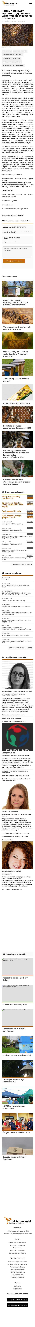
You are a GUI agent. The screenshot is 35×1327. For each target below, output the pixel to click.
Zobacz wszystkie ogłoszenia (22, 564)
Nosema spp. (6, 58)
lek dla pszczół (7, 51)
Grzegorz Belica (8, 753)
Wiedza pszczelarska (17, 1272)
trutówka (6, 578)
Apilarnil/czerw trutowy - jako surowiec (16, 634)
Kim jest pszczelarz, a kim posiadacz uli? (16, 606)
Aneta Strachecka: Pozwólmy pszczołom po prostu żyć (16, 620)
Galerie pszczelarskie (15, 954)
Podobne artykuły (10, 276)
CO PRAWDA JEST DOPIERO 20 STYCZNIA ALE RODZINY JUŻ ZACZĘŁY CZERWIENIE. (16, 592)
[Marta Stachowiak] (17, 795)
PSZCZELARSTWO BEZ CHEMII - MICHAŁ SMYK (15, 585)
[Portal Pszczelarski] (10, 3)
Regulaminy (17, 1248)
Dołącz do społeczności (17, 1300)
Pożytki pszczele (18, 1275)
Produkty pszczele (17, 1277)
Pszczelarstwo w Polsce (18, 21)
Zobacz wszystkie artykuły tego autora (15, 209)
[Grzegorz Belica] (17, 737)
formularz (28, 1234)
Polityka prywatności (17, 1250)
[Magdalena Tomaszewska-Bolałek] (17, 675)
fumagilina (19, 54)
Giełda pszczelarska (17, 1270)
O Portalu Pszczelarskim (17, 1243)
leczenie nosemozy (8, 54)
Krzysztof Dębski (9, 200)
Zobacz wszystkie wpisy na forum (20, 648)
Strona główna (6, 21)
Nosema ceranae (8, 62)
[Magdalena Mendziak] (17, 855)
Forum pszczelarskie (17, 1267)
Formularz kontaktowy (17, 1253)
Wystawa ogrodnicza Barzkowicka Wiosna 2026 (17, 641)
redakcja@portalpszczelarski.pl (17, 1231)
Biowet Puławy (20, 65)
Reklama (17, 1286)
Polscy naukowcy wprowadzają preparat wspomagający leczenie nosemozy (17, 73)
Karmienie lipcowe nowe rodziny (13, 599)
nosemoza (18, 62)
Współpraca (17, 1289)
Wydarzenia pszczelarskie (17, 1264)
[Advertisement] (9, 924)
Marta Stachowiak (10, 811)
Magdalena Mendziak (11, 871)
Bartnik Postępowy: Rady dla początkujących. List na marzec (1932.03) (16, 627)
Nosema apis (16, 58)
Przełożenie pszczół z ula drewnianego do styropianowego (17, 612)
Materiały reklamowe (17, 1245)
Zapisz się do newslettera (17, 1305)
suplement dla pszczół (20, 51)
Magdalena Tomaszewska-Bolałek (17, 691)
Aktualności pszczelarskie (17, 1262)
